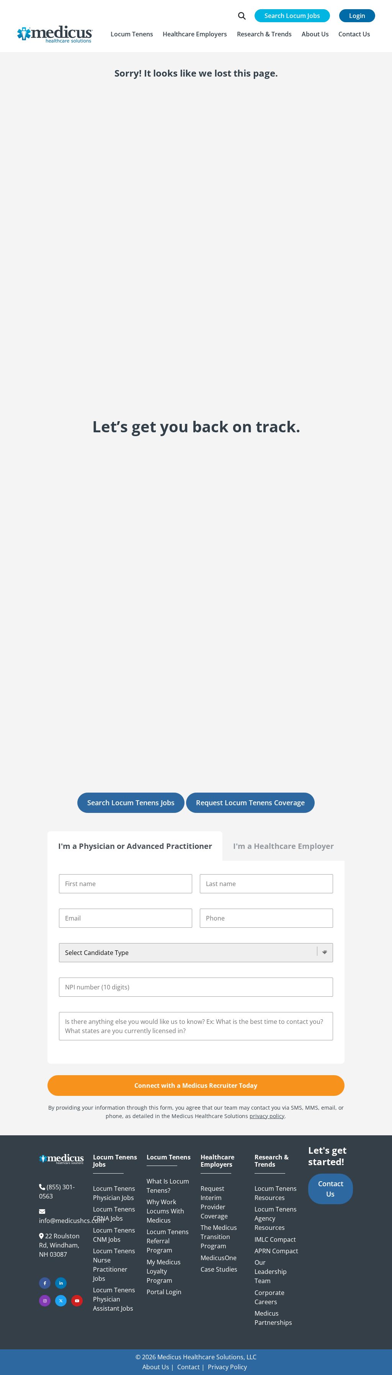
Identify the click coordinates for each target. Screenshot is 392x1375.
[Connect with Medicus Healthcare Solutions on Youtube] (77, 1300)
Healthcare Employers (217, 1161)
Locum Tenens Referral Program (168, 1241)
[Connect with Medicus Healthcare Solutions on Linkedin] (61, 1283)
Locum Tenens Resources (276, 1193)
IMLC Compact (275, 1239)
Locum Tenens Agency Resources (276, 1218)
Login (357, 15)
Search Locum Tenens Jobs (131, 802)
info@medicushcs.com (71, 1220)
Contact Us (330, 1188)
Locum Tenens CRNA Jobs (114, 1214)
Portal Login (164, 1292)
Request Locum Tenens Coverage (250, 802)
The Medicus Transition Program (219, 1236)
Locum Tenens (169, 1157)
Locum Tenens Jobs (115, 1161)
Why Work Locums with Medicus (165, 1211)
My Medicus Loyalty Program (164, 1271)
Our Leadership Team (271, 1271)
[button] (132, 34)
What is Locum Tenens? (168, 1186)
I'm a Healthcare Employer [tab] (283, 846)
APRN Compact (276, 1251)
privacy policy (267, 1116)
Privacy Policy (227, 1367)
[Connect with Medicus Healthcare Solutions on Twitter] (61, 1300)
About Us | (158, 1367)
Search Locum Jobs (292, 15)
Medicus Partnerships (273, 1318)
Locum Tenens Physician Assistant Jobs (114, 1299)
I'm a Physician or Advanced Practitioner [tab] (135, 846)
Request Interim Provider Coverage (214, 1202)
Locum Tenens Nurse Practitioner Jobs (114, 1265)
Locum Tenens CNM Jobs (114, 1235)
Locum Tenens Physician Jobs (114, 1193)
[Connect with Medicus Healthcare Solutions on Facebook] (45, 1283)
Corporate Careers (269, 1297)
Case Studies (219, 1269)
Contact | (191, 1367)
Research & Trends (272, 1161)
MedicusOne (219, 1258)
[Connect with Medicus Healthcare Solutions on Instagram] (45, 1300)
